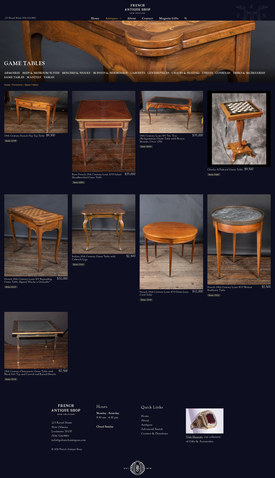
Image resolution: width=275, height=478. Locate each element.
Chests (207, 73)
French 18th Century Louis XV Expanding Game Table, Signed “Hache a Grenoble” (28, 280)
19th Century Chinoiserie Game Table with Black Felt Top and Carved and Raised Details (30, 373)
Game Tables (14, 77)
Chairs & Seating (186, 73)
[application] (119, 18)
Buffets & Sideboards (110, 73)
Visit (194, 437)
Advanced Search (152, 429)
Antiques (146, 424)
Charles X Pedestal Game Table (225, 169)
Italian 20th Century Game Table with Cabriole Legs (93, 258)
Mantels (34, 77)
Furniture (17, 84)
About (145, 420)
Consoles (222, 73)
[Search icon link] (185, 18)
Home (7, 84)
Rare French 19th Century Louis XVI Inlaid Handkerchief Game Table (96, 176)
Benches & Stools (76, 73)
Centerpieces (158, 73)
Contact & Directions (154, 433)
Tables (49, 77)
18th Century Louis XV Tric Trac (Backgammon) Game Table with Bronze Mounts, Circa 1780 (162, 138)
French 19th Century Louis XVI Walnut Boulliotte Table (229, 289)
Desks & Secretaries (249, 73)
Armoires (12, 73)
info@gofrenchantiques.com (69, 440)
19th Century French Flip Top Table (24, 135)
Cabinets (137, 73)
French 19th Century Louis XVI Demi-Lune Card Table (164, 293)
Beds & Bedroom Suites (40, 73)
